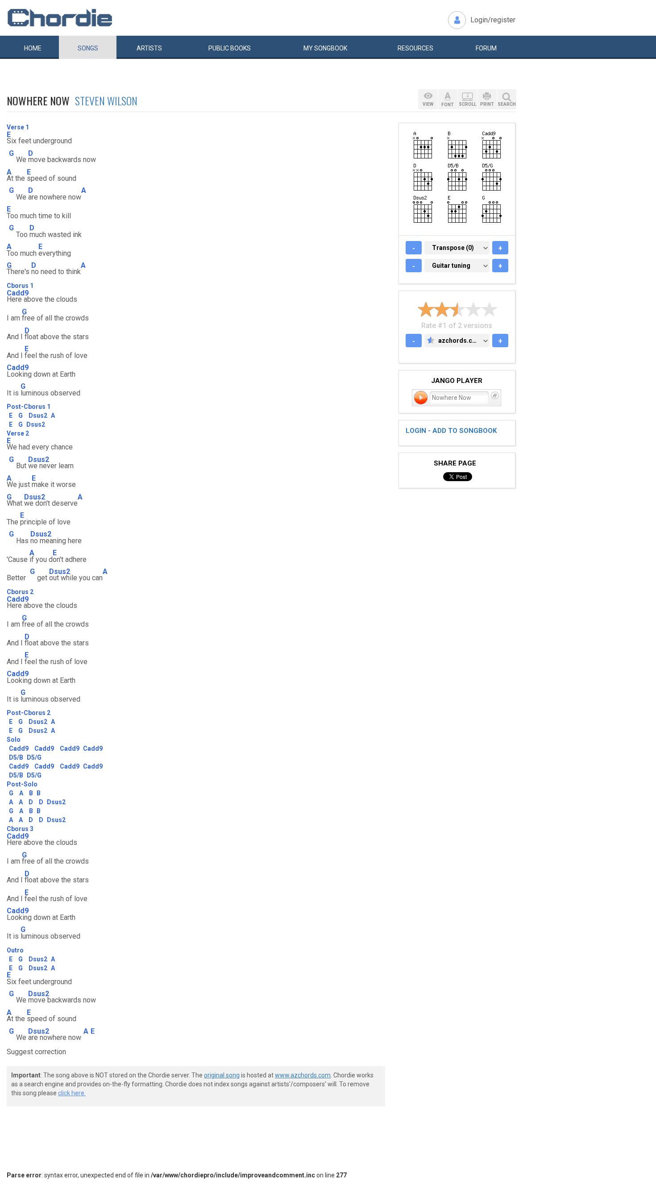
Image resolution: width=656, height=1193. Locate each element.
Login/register (492, 20)
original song (222, 1075)
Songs (88, 48)
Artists (149, 48)
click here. (72, 1093)
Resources (415, 48)
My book (325, 48)
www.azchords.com (303, 1075)
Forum (486, 48)
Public (229, 48)
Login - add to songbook (451, 431)
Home (33, 48)
